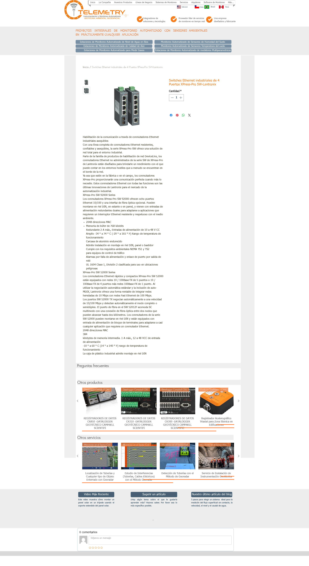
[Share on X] (189, 115)
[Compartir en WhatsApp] (183, 115)
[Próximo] (291, 508)
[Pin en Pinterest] (177, 115)
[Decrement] (171, 97)
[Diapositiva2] (155, 520)
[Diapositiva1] (153, 520)
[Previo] (18, 508)
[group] (158, 373)
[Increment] (181, 97)
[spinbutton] (176, 97)
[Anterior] (78, 401)
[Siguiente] (239, 401)
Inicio (86, 67)
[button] (123, 2)
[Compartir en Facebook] (171, 115)
